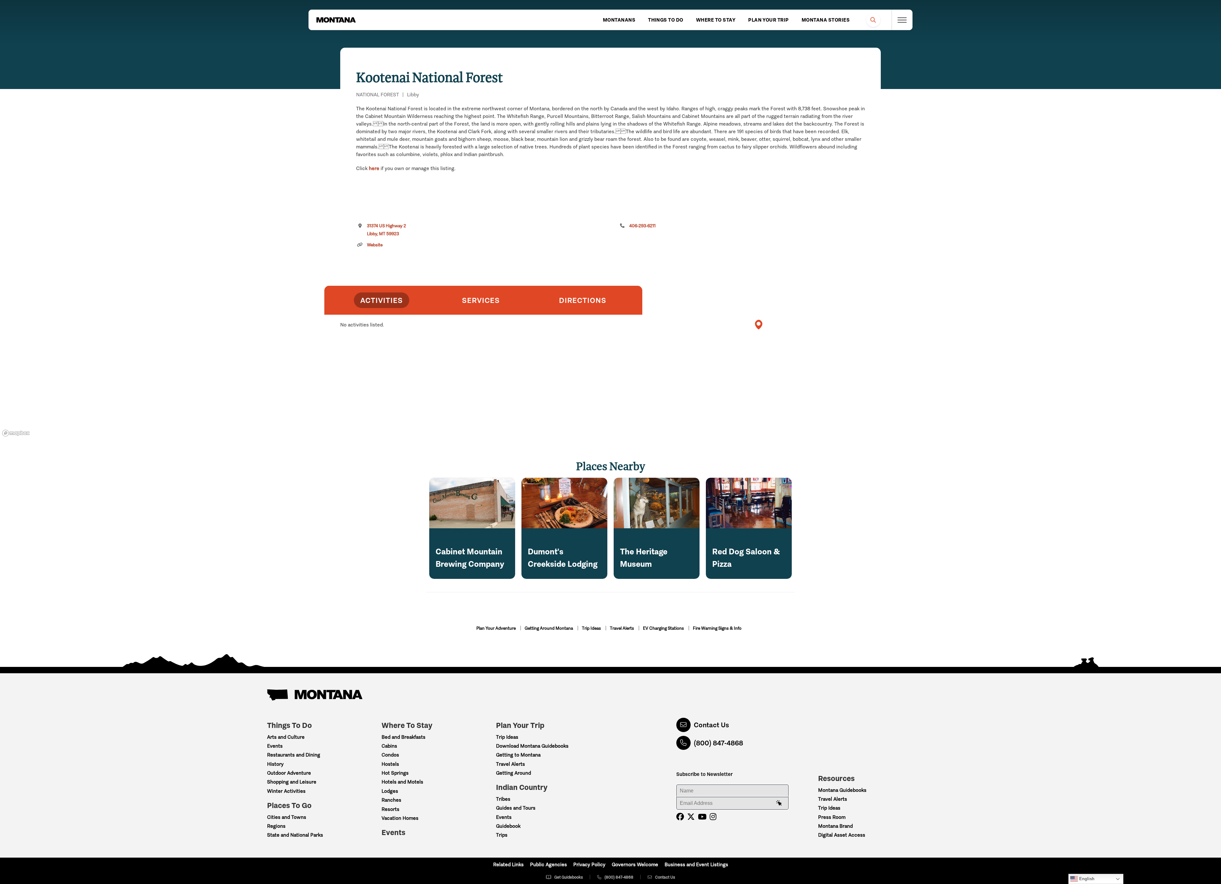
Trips (501, 835)
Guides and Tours (515, 808)
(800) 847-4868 (718, 743)
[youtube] (702, 816)
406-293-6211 (642, 226)
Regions (276, 826)
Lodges (390, 791)
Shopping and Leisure (291, 782)
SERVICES (481, 300)
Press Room (831, 817)
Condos (390, 755)
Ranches (391, 800)
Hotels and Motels (402, 782)
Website (375, 245)
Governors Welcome (635, 864)
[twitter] (691, 816)
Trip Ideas (592, 628)
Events (275, 746)
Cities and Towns (286, 817)
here (374, 168)
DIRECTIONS (582, 300)
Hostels (390, 764)
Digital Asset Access (841, 835)
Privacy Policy (589, 864)
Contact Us (711, 725)
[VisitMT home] (336, 20)
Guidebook (508, 826)
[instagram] (713, 816)
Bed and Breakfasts (403, 737)
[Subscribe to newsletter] (779, 803)
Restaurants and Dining (293, 755)
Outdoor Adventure (289, 773)
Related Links (508, 864)
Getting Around (513, 773)
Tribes (503, 799)
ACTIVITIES (381, 300)
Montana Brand (835, 826)
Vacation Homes (400, 818)
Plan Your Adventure (496, 628)
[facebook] (680, 816)
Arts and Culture (286, 737)
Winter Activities (286, 791)
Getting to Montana (518, 755)
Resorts (390, 809)
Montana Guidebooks (842, 790)
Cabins (389, 746)
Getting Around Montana (549, 628)
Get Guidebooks (568, 877)
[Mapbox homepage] (16, 433)
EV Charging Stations (664, 628)
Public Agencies (548, 864)
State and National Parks (295, 835)
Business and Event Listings (696, 864)
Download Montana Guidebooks (532, 746)
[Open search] (873, 20)
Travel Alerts (622, 628)
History (275, 764)
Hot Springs (395, 773)
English (1086, 878)
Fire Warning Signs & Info (717, 628)
